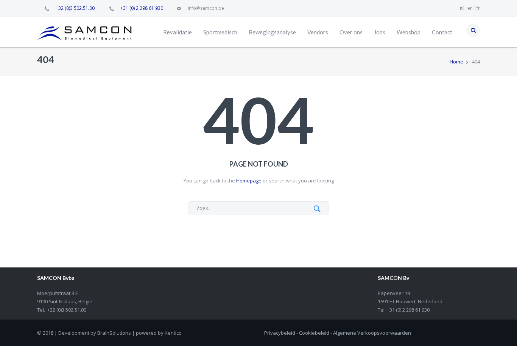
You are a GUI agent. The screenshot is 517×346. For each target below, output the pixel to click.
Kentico (173, 332)
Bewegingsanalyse (272, 32)
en (470, 8)
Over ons (351, 32)
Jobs (379, 32)
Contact (442, 32)
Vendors (317, 32)
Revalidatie (177, 32)
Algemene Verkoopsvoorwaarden (372, 332)
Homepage (248, 180)
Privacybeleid (279, 332)
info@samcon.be (206, 8)
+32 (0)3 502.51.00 (75, 8)
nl (462, 8)
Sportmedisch (220, 32)
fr (478, 8)
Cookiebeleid (314, 332)
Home (456, 61)
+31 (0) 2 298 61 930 (141, 8)
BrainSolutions (114, 332)
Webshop (408, 32)
